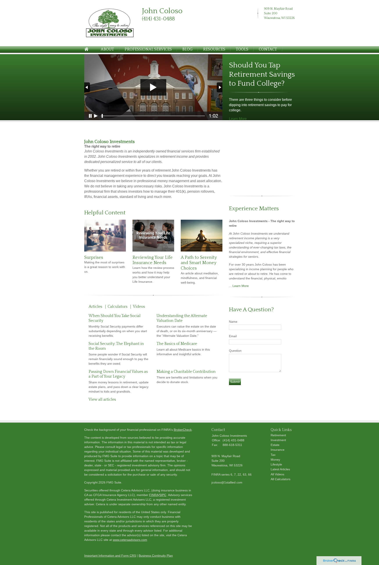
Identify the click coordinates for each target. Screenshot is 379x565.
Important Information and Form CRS (110, 555)
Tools (242, 49)
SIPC (162, 495)
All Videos (277, 474)
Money (275, 459)
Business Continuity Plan (156, 555)
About (107, 49)
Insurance (277, 449)
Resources (214, 49)
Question (235, 350)
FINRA (153, 495)
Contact (268, 49)
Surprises (93, 257)
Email (233, 336)
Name (233, 321)
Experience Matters (254, 208)
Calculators (117, 306)
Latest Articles (280, 469)
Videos (139, 306)
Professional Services (148, 49)
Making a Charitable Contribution (186, 371)
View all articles (102, 399)
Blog (187, 49)
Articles (95, 306)
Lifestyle (276, 464)
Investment (278, 440)
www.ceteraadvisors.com (130, 539)
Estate (275, 445)
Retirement (278, 435)
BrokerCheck (183, 429)
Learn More (238, 119)
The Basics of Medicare (177, 344)
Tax (273, 454)
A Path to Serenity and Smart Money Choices (199, 263)
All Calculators (280, 479)
